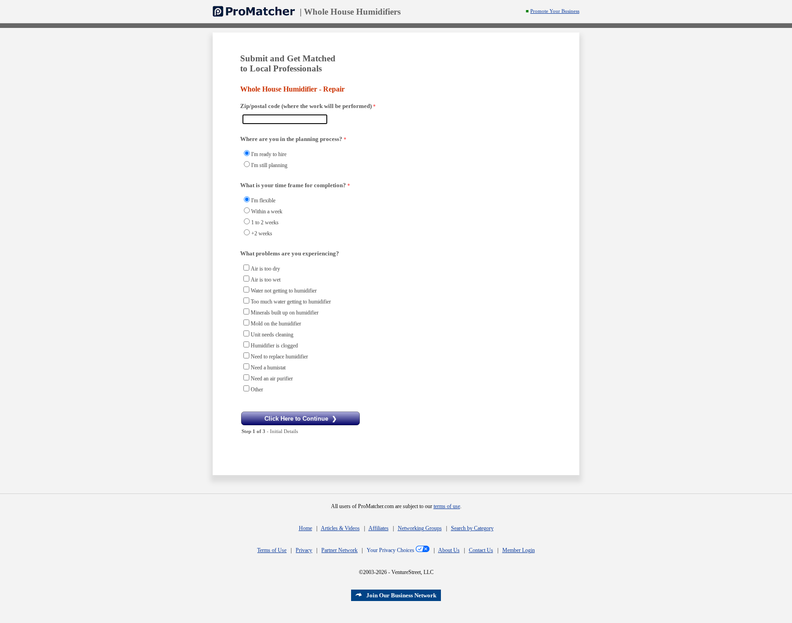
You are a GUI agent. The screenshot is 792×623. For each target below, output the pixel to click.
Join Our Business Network (401, 595)
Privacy (304, 550)
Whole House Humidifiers (352, 11)
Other (257, 389)
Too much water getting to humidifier (291, 301)
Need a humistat (268, 367)
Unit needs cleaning (272, 334)
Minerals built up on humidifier (285, 312)
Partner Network (339, 550)
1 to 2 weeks (265, 222)
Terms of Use (271, 550)
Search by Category (472, 528)
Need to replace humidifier (279, 356)
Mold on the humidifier (276, 323)
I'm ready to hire (268, 154)
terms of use (447, 506)
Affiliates (378, 528)
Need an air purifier (272, 378)
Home (305, 528)
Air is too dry (265, 268)
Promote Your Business (554, 11)
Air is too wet (265, 279)
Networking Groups (420, 528)
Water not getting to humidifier (284, 290)
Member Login (518, 550)
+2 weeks (261, 233)
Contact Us (481, 550)
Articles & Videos (340, 528)
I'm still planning (269, 165)
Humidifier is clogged (274, 345)
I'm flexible (263, 200)
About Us (449, 550)
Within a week (266, 211)
